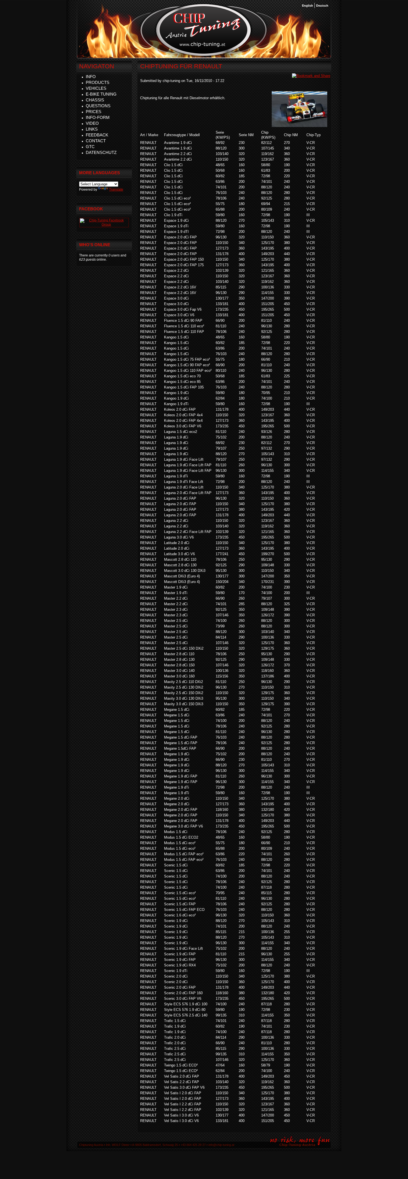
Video (92, 123)
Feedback (97, 135)
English (307, 5)
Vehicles (96, 88)
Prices (93, 111)
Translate (116, 189)
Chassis (95, 100)
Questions (98, 105)
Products (97, 82)
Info (91, 76)
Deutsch (322, 5)
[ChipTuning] (104, 224)
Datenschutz (101, 152)
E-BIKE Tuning (101, 94)
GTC (90, 146)
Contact (96, 140)
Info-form (98, 117)
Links (92, 129)
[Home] (204, 55)
